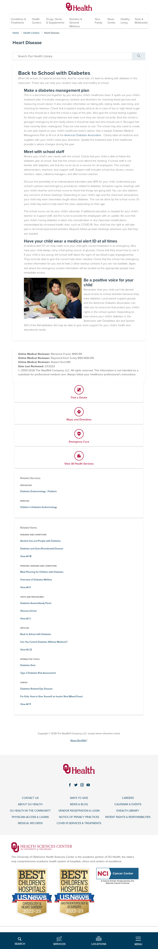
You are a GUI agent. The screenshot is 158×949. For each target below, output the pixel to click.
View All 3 (25, 618)
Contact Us (30, 798)
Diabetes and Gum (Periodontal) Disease (41, 548)
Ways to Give (79, 798)
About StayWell (78, 740)
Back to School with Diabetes (35, 634)
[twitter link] (76, 785)
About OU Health (30, 804)
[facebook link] (70, 785)
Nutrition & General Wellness (75, 23)
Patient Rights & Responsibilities (127, 817)
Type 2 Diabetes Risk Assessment (38, 673)
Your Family (98, 21)
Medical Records (30, 823)
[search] (72, 56)
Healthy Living (125, 21)
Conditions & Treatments (18, 21)
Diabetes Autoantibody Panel (35, 603)
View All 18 (25, 556)
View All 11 (25, 704)
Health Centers (36, 21)
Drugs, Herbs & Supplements (55, 21)
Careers (128, 798)
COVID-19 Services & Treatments (79, 823)
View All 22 (26, 649)
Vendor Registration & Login (79, 810)
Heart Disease (51, 33)
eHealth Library (127, 810)
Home (16, 33)
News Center (112, 21)
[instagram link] (82, 785)
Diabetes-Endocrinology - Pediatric (38, 491)
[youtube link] (88, 785)
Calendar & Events (127, 804)
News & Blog (79, 804)
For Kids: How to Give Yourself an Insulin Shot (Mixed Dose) (51, 696)
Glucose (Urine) (28, 611)
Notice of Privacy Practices (79, 817)
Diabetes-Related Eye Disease (36, 688)
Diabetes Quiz (27, 665)
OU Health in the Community (30, 810)
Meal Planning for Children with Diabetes (41, 572)
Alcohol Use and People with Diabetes (40, 541)
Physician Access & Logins (30, 817)
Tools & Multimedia (141, 21)
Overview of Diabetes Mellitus (36, 579)
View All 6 (25, 587)
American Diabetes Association (83, 135)
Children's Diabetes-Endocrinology (38, 507)
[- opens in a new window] (41, 847)
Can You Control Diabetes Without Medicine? (44, 642)
